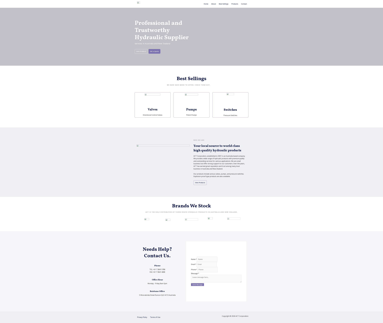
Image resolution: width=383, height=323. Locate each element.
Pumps (191, 109)
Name (194, 259)
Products (234, 4)
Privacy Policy (142, 317)
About (213, 4)
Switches (230, 110)
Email (193, 264)
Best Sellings (223, 4)
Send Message (197, 285)
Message (195, 273)
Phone (194, 269)
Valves (152, 109)
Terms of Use (155, 317)
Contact (244, 4)
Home (206, 4)
